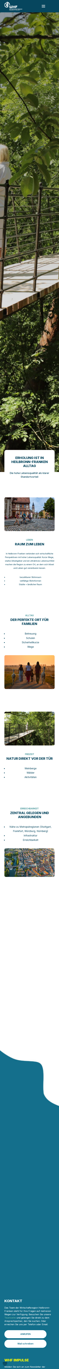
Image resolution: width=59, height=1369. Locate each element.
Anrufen (25, 1334)
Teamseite (10, 1317)
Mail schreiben (25, 1343)
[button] (5, 1364)
